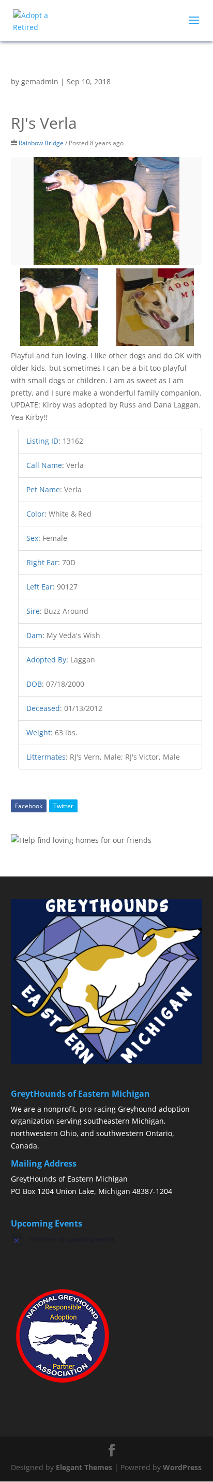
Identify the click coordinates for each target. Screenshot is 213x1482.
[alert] (107, 1239)
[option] (107, 211)
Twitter (63, 806)
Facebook (28, 806)
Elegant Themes (84, 1467)
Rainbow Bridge (41, 143)
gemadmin (39, 81)
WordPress (182, 1467)
